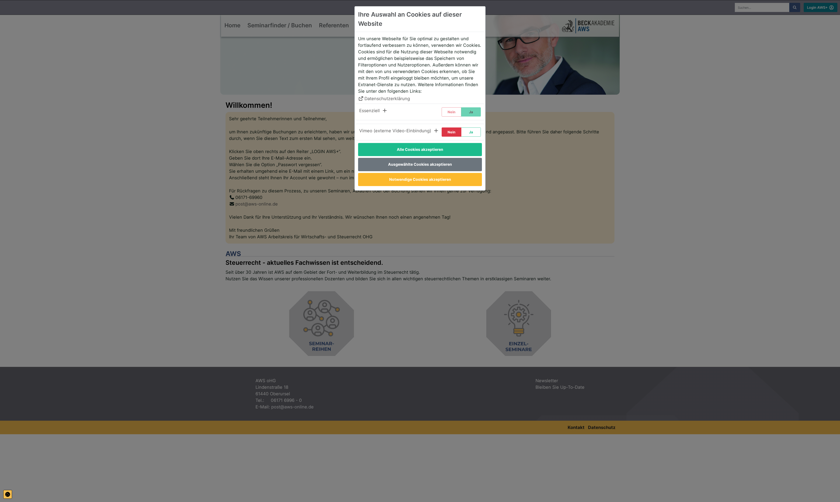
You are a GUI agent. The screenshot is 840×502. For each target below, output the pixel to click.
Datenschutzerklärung (387, 98)
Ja (471, 132)
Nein (451, 132)
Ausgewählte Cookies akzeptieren (420, 164)
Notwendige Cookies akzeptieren (420, 179)
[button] (373, 112)
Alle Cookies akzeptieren (420, 149)
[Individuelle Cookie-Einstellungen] (7, 494)
